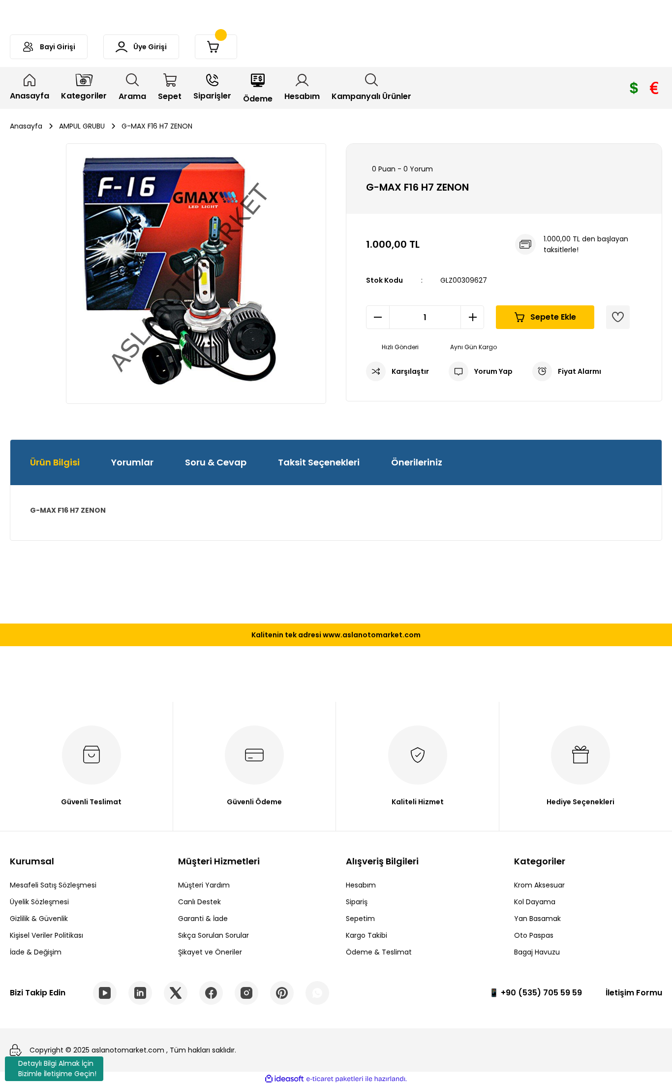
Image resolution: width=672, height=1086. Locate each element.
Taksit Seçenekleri (319, 462)
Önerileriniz (416, 462)
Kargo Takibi (366, 935)
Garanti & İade (203, 918)
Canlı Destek (199, 902)
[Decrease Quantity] (378, 317)
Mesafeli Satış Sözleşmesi (53, 885)
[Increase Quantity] (472, 317)
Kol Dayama (534, 902)
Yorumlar (132, 462)
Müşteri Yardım (204, 885)
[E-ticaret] (335, 1079)
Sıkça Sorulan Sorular (213, 935)
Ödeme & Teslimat (379, 952)
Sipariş (356, 902)
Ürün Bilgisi (55, 462)
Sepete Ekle (553, 317)
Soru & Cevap (215, 462)
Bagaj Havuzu (537, 952)
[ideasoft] (284, 1079)
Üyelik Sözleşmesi (39, 902)
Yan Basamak (537, 918)
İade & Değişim (35, 952)
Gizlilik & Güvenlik (39, 918)
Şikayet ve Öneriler (210, 952)
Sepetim (360, 918)
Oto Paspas (533, 935)
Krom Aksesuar (539, 885)
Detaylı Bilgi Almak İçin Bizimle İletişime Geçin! (57, 1068)
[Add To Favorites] (618, 317)
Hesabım (361, 885)
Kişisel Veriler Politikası (46, 935)
